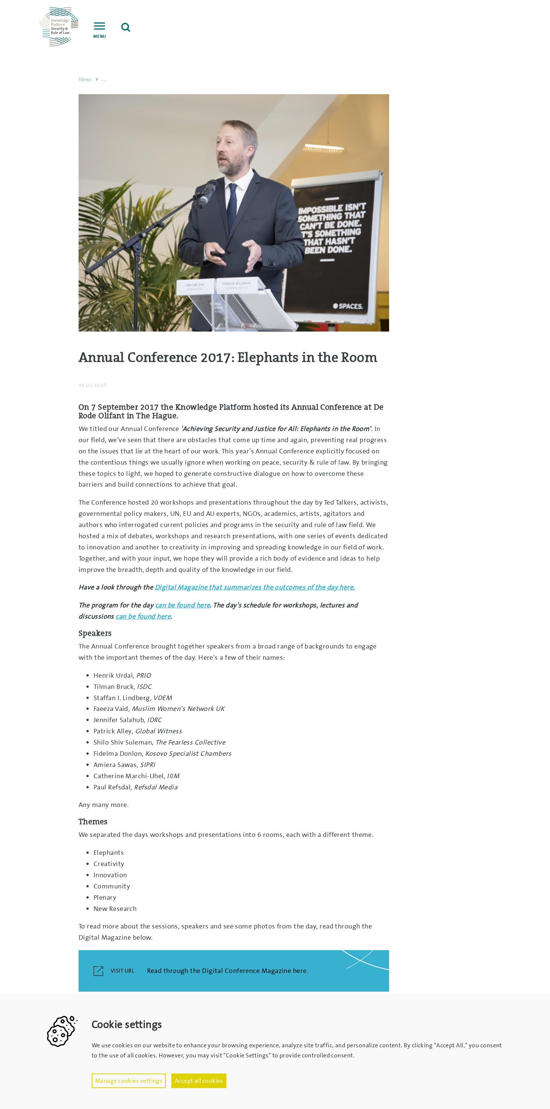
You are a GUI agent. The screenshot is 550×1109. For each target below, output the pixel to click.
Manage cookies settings (128, 1081)
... (104, 79)
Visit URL (122, 970)
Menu (99, 36)
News (85, 79)
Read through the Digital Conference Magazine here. (228, 970)
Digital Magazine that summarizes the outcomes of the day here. (255, 587)
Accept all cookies (199, 1081)
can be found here (182, 605)
